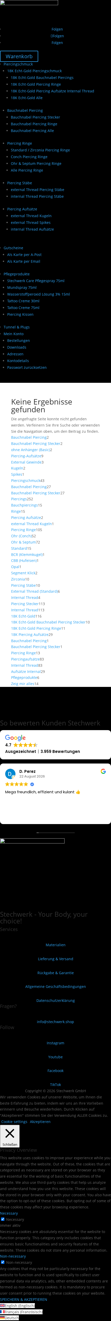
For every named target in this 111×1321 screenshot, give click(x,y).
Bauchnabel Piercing (25, 110)
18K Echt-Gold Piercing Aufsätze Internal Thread (52, 91)
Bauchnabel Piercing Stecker (35, 117)
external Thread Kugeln (31, 215)
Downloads (16, 347)
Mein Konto (13, 333)
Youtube (55, 1056)
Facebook (55, 1070)
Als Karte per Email (23, 261)
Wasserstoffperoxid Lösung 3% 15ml (38, 294)
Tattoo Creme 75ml (23, 307)
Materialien (56, 944)
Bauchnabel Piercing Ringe (34, 123)
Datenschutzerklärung (55, 1000)
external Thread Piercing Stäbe (37, 189)
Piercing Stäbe (19, 182)
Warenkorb (19, 56)
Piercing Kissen (20, 314)
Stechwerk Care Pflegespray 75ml (36, 280)
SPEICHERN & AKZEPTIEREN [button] (23, 1299)
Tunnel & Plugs (17, 327)
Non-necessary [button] (13, 1256)
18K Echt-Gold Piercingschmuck (34, 70)
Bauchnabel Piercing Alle (32, 130)
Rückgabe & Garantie (55, 972)
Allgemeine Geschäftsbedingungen (55, 986)
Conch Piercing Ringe (29, 156)
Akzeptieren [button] (40, 1121)
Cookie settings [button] (14, 1121)
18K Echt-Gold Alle (27, 97)
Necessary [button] (9, 1213)
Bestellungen (18, 340)
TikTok (55, 1084)
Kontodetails (18, 360)
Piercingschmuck (18, 64)
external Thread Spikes (31, 222)
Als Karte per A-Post (24, 254)
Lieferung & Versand (55, 958)
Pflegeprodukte (17, 273)
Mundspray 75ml (22, 287)
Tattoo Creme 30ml (23, 300)
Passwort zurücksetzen (27, 367)
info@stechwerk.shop (55, 1021)
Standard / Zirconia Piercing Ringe (40, 150)
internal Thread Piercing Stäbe (37, 196)
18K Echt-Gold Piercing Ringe (36, 84)
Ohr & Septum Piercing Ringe (36, 163)
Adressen (15, 353)
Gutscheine (13, 247)
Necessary (15, 1219)
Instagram (55, 1042)
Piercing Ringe (19, 143)
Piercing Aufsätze (22, 209)
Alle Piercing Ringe (27, 170)
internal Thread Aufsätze (32, 229)
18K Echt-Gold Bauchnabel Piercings (42, 77)
